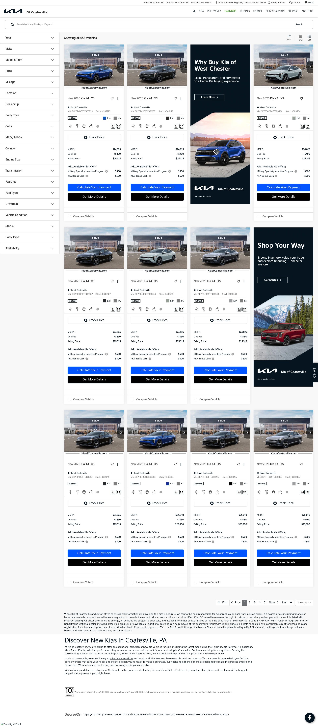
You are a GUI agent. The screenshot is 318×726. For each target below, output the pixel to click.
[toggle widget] (310, 718)
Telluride (217, 647)
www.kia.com (222, 714)
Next (273, 602)
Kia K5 (68, 650)
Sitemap (118, 714)
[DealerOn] (73, 714)
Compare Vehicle (83, 216)
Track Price (96, 137)
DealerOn (108, 714)
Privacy (127, 714)
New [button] (201, 11)
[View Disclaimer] (98, 126)
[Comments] (113, 126)
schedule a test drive (121, 658)
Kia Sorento (230, 647)
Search (298, 24)
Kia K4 (82, 650)
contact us (194, 670)
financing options (180, 661)
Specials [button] (245, 11)
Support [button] (293, 11)
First (224, 602)
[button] (120, 67)
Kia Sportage (245, 647)
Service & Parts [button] (275, 11)
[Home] (194, 11)
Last (285, 602)
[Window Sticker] (118, 126)
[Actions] (118, 98)
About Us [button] (307, 11)
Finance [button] (258, 11)
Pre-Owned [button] (214, 11)
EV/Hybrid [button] (230, 11)
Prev (237, 602)
